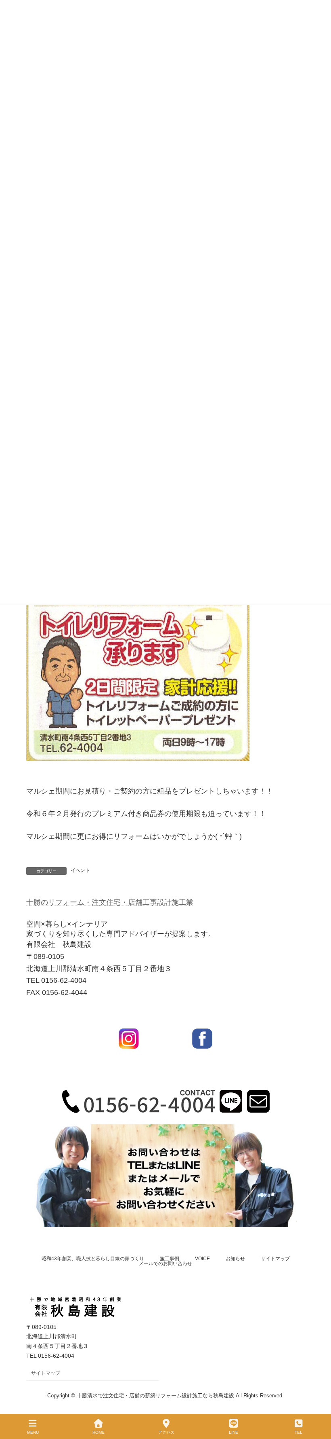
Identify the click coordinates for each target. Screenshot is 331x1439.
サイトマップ (275, 1258)
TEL (298, 1432)
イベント (80, 870)
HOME (98, 1432)
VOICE (202, 1258)
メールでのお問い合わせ (165, 1263)
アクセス (166, 1432)
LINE (233, 1432)
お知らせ (235, 1258)
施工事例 (169, 1258)
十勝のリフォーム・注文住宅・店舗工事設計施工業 (109, 902)
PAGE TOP (318, 1402)
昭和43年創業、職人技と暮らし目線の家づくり (93, 1258)
